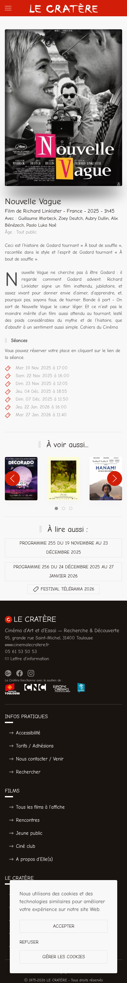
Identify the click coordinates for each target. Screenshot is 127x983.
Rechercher (28, 772)
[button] (8, 8)
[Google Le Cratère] (8, 673)
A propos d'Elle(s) (34, 859)
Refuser (29, 942)
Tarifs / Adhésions (34, 746)
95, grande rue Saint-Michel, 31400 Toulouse (49, 638)
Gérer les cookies (63, 957)
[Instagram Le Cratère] (31, 673)
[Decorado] (21, 478)
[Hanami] (106, 478)
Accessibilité (28, 733)
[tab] (56, 508)
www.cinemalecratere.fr (27, 645)
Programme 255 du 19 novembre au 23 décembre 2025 (64, 547)
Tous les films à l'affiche (40, 807)
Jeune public (29, 833)
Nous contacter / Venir (40, 759)
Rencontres (27, 820)
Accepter (63, 926)
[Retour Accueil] (63, 8)
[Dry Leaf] (63, 478)
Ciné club (25, 846)
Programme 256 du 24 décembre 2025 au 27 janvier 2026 (63, 571)
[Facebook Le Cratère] (19, 673)
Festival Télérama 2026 (67, 589)
